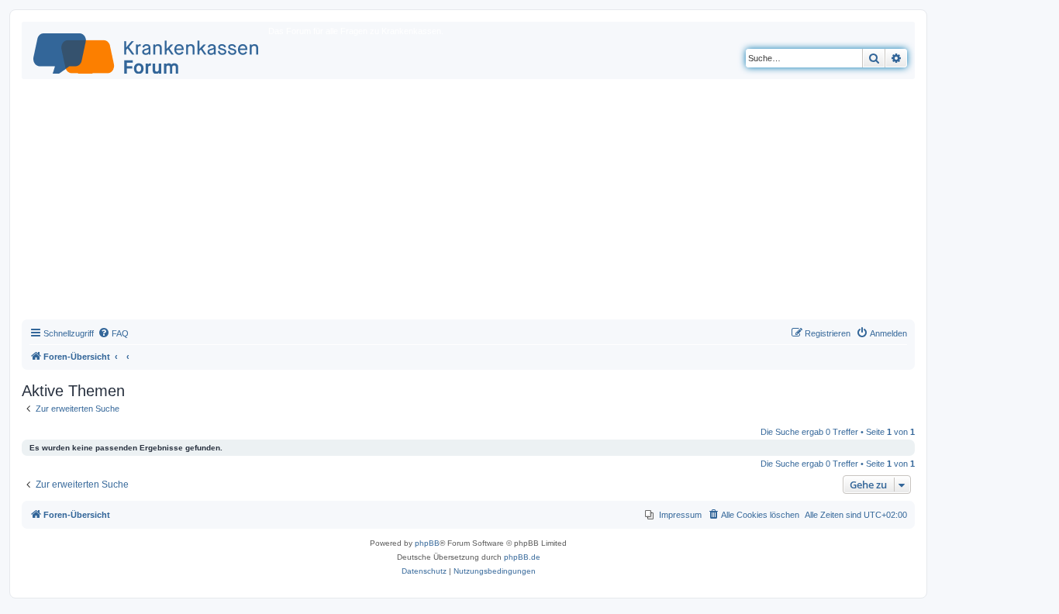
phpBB (427, 543)
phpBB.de (522, 557)
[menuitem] (113, 333)
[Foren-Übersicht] (147, 50)
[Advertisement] (468, 203)
